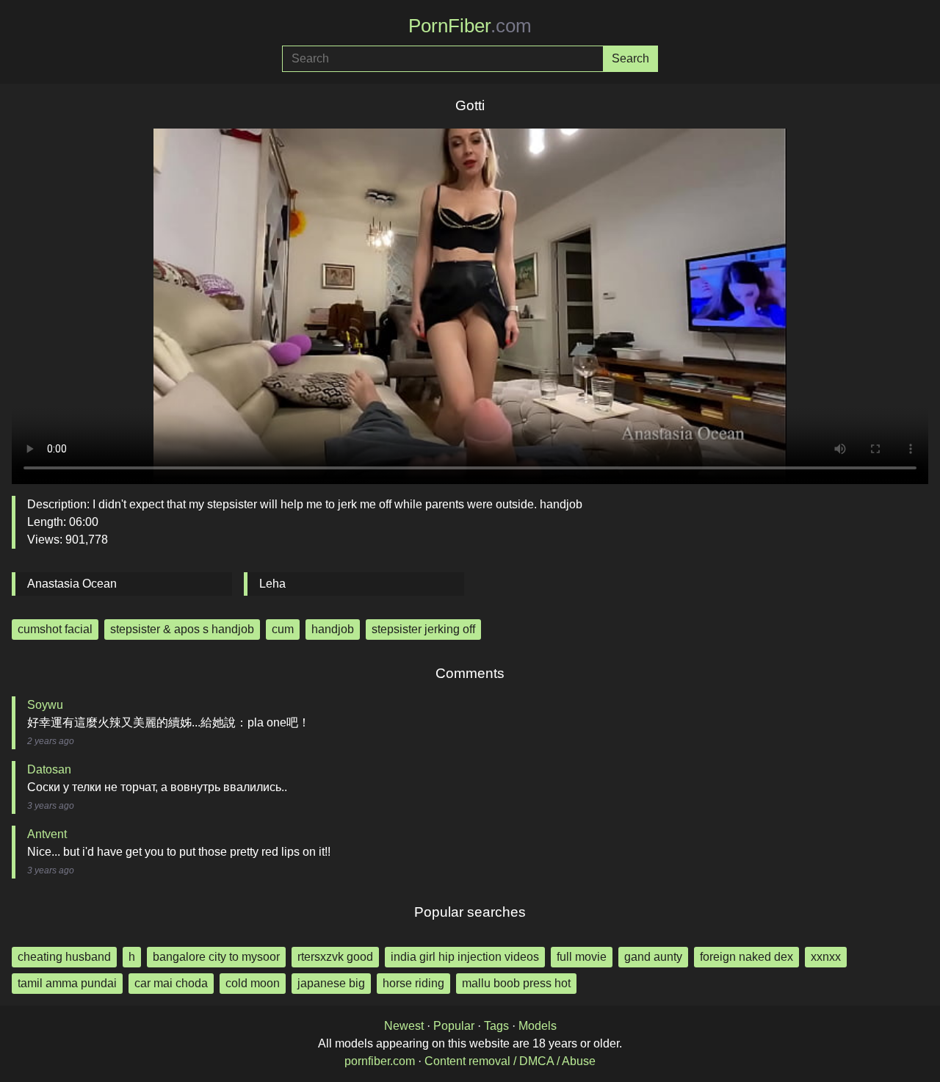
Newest (404, 1026)
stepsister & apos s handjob (182, 629)
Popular (453, 1026)
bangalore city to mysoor (216, 957)
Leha (272, 583)
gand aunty (653, 957)
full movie (582, 957)
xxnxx (826, 957)
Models (537, 1026)
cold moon (252, 983)
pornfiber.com (379, 1061)
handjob (332, 629)
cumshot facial (55, 629)
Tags (496, 1026)
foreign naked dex (746, 957)
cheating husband (64, 957)
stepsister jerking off (423, 629)
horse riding (413, 983)
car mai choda (171, 983)
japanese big (331, 983)
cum (283, 629)
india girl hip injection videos (465, 957)
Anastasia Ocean (72, 583)
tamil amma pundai (67, 983)
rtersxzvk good (335, 957)
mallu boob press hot (516, 983)
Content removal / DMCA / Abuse (510, 1061)
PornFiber (470, 25)
